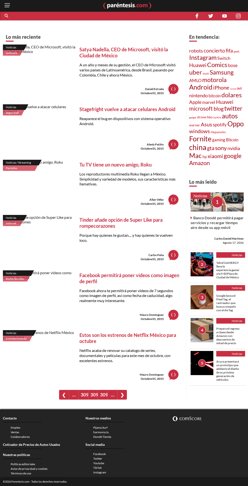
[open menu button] (7, 5)
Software (11, 53)
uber (195, 72)
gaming (218, 139)
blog (219, 108)
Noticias (11, 47)
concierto (214, 50)
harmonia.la (100, 432)
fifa (229, 50)
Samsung (222, 72)
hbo (210, 117)
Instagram (203, 57)
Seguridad (12, 112)
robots (196, 50)
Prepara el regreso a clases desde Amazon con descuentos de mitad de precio (228, 336)
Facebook (99, 454)
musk (206, 73)
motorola (214, 79)
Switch (223, 58)
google (232, 155)
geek (237, 51)
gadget (192, 117)
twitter (233, 108)
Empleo (15, 427)
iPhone (221, 87)
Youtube (98, 463)
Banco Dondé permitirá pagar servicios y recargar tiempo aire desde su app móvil (217, 222)
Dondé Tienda (102, 437)
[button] (7, 16)
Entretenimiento (16, 338)
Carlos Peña (156, 255)
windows (199, 131)
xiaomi (215, 156)
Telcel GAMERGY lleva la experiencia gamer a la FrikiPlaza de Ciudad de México (228, 270)
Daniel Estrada (154, 89)
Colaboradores (20, 437)
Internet (11, 223)
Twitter (97, 458)
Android (200, 87)
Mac (195, 155)
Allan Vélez (156, 199)
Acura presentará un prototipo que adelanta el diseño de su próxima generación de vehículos (227, 370)
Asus (206, 124)
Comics (217, 64)
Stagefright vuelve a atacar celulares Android (127, 109)
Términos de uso (21, 473)
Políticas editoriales (23, 464)
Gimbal (233, 89)
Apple (195, 102)
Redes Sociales (15, 279)
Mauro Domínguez (152, 315)
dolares (231, 95)
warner (194, 125)
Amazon (199, 162)
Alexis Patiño (155, 144)
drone (201, 117)
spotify (220, 124)
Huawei (197, 65)
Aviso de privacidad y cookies (29, 469)
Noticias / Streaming (18, 162)
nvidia (233, 148)
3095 (84, 394)
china (197, 147)
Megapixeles (218, 132)
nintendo (198, 95)
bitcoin (215, 95)
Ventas (15, 432)
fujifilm (217, 117)
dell (239, 88)
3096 (94, 394)
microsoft (201, 108)
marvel (208, 102)
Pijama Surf (100, 427)
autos (230, 116)
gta (210, 148)
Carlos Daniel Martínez (229, 238)
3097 (104, 394)
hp (204, 156)
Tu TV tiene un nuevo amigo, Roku (115, 164)
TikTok (97, 468)
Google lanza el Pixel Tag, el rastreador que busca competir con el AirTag (226, 303)
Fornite (200, 138)
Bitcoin (232, 139)
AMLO (195, 80)
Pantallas (11, 168)
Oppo (235, 124)
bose (233, 65)
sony (221, 147)
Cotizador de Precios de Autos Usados (31, 444)
